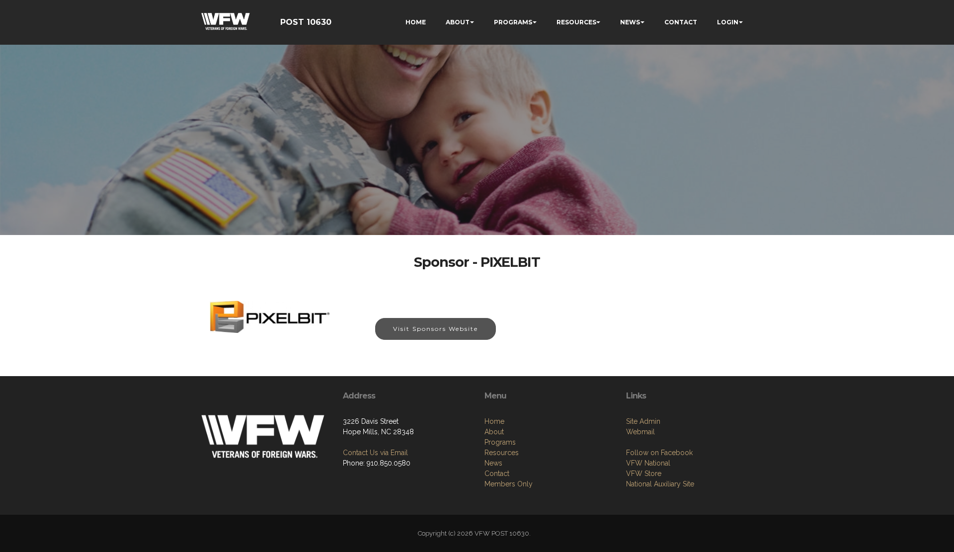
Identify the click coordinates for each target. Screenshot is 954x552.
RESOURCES (576, 22)
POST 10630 (305, 22)
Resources (501, 453)
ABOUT (458, 22)
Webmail (640, 432)
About (494, 432)
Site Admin (643, 421)
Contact (496, 473)
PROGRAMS (513, 22)
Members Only (508, 484)
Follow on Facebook (659, 453)
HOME (415, 22)
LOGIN (727, 22)
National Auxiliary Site (660, 484)
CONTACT (680, 22)
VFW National (648, 463)
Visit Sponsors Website (435, 328)
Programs (500, 442)
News (493, 463)
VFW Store (643, 473)
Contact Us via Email (375, 453)
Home (494, 421)
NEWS (630, 22)
